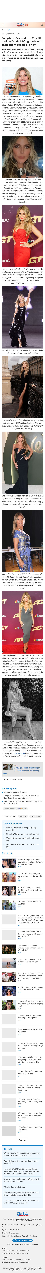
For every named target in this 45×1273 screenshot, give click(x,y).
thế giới (17, 844)
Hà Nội (4, 1248)
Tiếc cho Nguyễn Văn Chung (14, 1187)
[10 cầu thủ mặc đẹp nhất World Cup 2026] (9, 905)
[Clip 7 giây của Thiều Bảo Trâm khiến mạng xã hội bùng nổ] (9, 963)
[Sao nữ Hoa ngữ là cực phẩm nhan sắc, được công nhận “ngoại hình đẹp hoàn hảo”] (9, 863)
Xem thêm (22, 1140)
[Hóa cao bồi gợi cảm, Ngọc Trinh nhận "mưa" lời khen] (9, 1075)
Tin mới (8, 1149)
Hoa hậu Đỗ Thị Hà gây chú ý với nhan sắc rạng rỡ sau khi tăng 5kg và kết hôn (30, 1004)
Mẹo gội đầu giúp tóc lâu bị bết (15, 792)
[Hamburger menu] (3, 25)
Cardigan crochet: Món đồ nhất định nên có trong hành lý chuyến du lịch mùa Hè (30, 934)
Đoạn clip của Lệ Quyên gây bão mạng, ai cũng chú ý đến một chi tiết (30, 876)
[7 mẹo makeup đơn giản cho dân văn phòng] (9, 1033)
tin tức (16, 828)
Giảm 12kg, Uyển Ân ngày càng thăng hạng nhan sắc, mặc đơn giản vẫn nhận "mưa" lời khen (29, 1059)
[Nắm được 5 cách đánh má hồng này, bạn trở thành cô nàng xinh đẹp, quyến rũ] (9, 1117)
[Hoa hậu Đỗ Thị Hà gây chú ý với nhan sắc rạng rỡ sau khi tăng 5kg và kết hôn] (9, 1005)
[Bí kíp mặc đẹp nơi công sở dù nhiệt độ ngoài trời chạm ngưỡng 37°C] (9, 1103)
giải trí (29, 838)
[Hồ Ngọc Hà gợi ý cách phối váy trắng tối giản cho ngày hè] (9, 1019)
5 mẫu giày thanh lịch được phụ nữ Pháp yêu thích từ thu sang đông (21, 771)
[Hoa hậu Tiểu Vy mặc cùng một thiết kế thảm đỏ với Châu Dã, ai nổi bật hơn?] (9, 891)
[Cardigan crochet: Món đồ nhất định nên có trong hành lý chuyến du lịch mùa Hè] (9, 935)
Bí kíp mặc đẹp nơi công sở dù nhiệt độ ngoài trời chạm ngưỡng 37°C (30, 1101)
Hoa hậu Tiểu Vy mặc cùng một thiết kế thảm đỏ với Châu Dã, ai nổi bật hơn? (30, 890)
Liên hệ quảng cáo (22, 1240)
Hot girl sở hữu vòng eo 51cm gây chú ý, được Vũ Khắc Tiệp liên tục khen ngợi (30, 1045)
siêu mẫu (23, 816)
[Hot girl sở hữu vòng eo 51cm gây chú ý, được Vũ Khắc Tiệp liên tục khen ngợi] (9, 1047)
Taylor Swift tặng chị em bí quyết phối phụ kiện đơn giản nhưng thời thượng (30, 1087)
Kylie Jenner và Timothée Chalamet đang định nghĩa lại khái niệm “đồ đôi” (30, 948)
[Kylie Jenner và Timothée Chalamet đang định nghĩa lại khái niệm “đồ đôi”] (9, 949)
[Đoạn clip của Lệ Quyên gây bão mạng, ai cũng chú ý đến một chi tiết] (9, 877)
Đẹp (8, 30)
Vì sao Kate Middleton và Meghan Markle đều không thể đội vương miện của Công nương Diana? (30, 976)
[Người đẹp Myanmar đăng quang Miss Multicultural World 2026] (9, 991)
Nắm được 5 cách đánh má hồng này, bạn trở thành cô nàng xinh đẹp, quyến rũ (30, 1115)
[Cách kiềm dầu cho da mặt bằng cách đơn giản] (9, 1131)
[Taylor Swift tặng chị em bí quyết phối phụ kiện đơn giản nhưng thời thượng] (9, 1089)
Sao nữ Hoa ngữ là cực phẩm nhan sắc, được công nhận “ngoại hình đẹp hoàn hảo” (30, 862)
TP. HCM (5, 1257)
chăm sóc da (19, 753)
